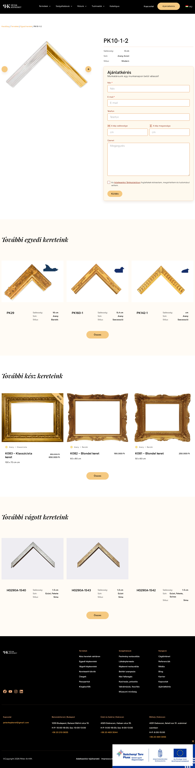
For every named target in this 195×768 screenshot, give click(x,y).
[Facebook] (5, 691)
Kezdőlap (5, 26)
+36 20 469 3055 (157, 737)
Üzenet (110, 140)
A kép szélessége (119, 125)
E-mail (110, 97)
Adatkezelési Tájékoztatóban (127, 182)
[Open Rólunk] (86, 6)
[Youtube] (10, 691)
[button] (88, 69)
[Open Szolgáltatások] (71, 6)
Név (109, 83)
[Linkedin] (21, 691)
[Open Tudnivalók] (104, 6)
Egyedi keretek (26, 26)
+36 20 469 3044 (109, 732)
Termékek (15, 26)
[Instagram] (16, 691)
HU (189, 6)
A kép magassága (161, 125)
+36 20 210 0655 (60, 732)
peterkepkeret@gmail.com (16, 722)
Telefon (110, 111)
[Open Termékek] (50, 6)
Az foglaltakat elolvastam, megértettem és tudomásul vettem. (150, 184)
